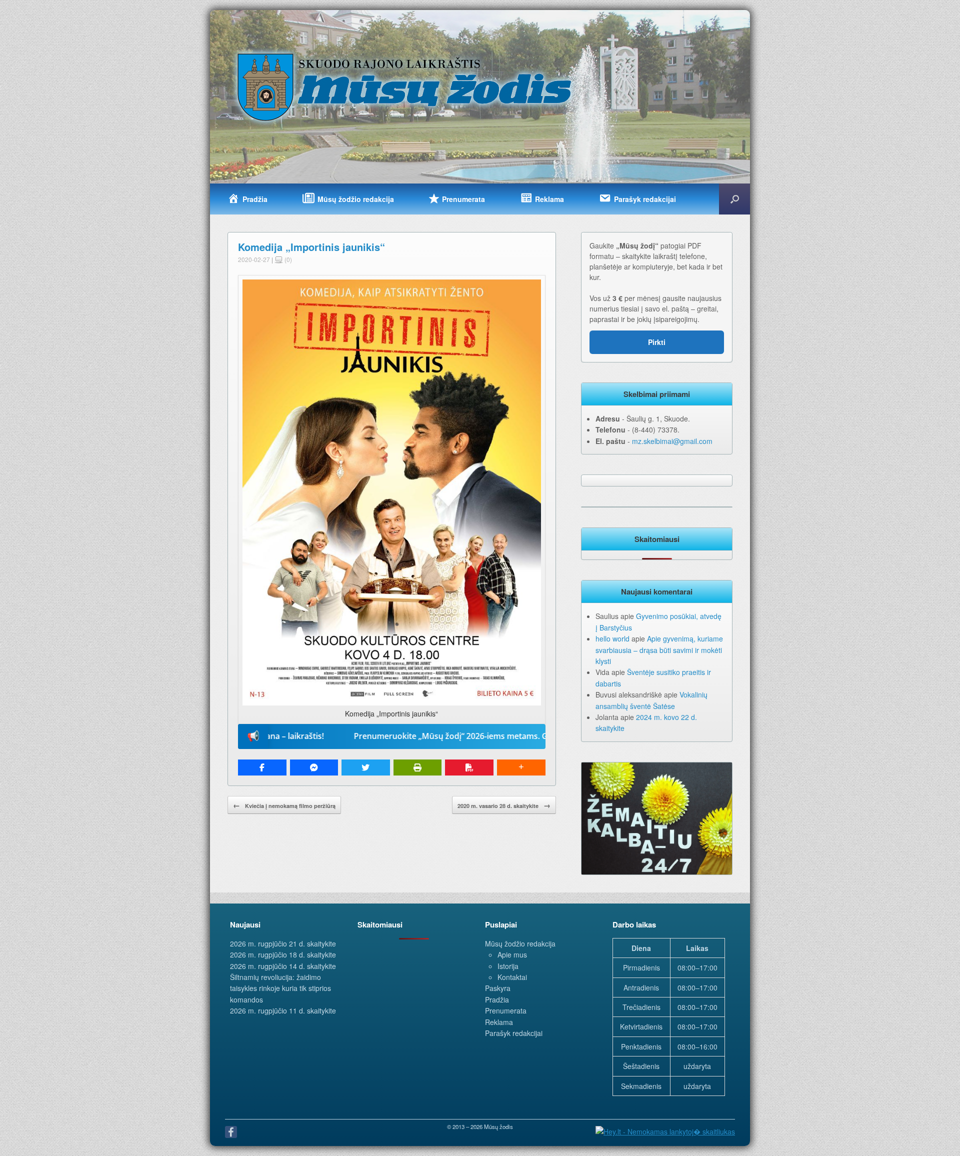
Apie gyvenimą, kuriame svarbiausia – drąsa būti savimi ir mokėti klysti (659, 650)
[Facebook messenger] (314, 768)
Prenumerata (505, 1011)
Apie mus (512, 955)
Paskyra (497, 988)
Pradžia (497, 999)
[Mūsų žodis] (406, 86)
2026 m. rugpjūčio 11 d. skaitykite (283, 1011)
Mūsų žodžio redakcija (520, 943)
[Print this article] (418, 768)
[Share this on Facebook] (262, 768)
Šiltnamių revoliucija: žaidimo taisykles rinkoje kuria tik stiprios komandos (280, 988)
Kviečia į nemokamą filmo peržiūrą (284, 805)
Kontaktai (512, 977)
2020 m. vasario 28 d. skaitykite (504, 805)
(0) (287, 259)
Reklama (499, 1022)
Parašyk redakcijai (513, 1033)
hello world (613, 639)
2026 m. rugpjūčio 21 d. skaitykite (283, 943)
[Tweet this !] (366, 768)
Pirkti (657, 342)
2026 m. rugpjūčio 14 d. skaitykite (283, 966)
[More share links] (521, 768)
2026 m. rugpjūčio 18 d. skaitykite (283, 955)
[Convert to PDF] (469, 768)
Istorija (508, 966)
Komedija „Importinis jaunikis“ (311, 247)
